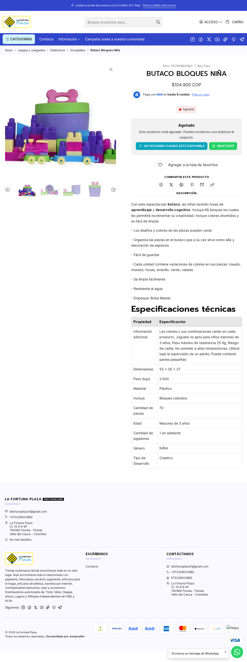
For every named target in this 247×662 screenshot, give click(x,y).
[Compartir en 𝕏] (171, 185)
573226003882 (181, 578)
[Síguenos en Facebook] (200, 39)
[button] (19, 39)
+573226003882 (21, 517)
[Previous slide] (8, 189)
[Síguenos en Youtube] (217, 39)
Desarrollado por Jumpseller (65, 636)
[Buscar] (158, 22)
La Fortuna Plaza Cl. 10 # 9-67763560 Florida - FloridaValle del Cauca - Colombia (28, 528)
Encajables (77, 50)
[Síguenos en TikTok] (225, 39)
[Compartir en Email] (202, 185)
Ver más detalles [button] (20, 539)
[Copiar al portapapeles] (212, 185)
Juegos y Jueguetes (31, 50)
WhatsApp (225, 146)
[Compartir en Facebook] (161, 185)
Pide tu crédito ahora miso (151, 5)
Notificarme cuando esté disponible (174, 146)
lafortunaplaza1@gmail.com (28, 511)
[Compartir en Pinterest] (191, 185)
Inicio (8, 50)
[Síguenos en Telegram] (242, 39)
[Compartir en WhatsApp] (181, 185)
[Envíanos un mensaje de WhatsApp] (237, 652)
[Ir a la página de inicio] (16, 22)
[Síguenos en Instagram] (192, 39)
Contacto (92, 566)
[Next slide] (112, 189)
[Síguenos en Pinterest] (233, 39)
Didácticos (57, 50)
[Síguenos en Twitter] (209, 39)
